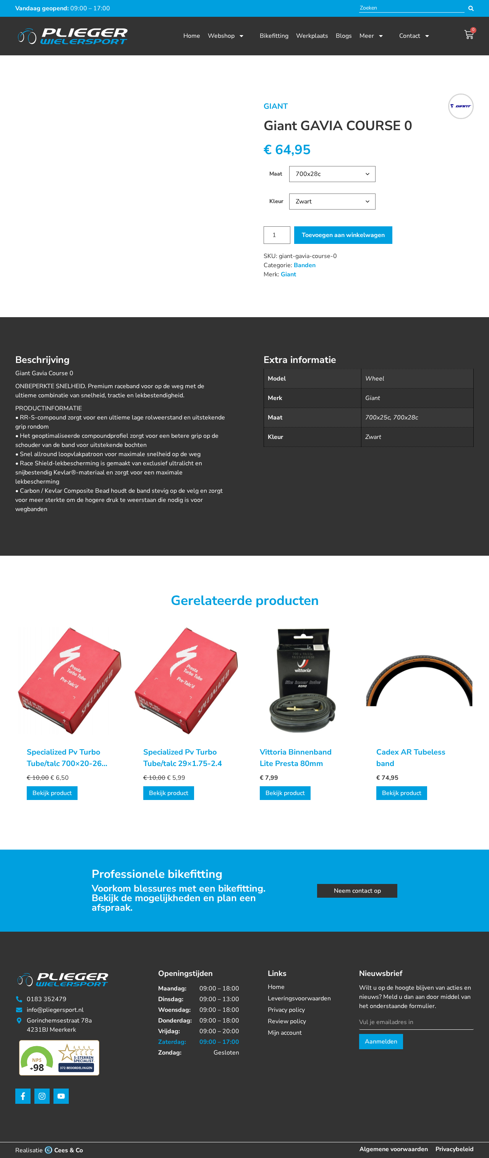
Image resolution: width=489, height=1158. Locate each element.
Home (191, 36)
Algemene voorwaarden (393, 1149)
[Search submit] (471, 8)
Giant (276, 106)
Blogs (344, 36)
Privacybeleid (455, 1149)
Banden (305, 265)
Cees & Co (68, 1150)
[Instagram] (42, 1096)
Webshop (221, 36)
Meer (366, 36)
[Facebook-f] (23, 1096)
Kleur (276, 201)
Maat (275, 173)
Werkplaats (312, 36)
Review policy (287, 1021)
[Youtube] (61, 1096)
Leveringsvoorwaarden (299, 998)
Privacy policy (286, 1010)
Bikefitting (274, 36)
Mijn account (285, 1033)
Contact (409, 36)
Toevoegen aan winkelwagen (343, 235)
